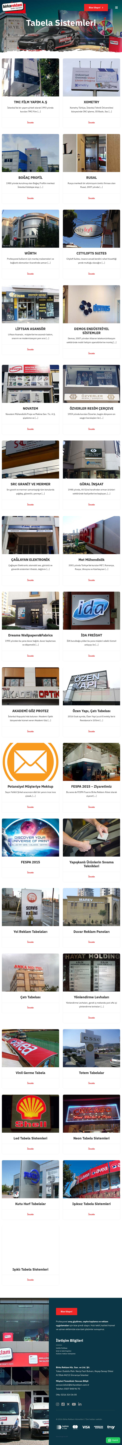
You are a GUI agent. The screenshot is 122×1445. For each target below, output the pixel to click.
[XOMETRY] (91, 60)
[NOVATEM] (30, 366)
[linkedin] (79, 1404)
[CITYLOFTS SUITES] (91, 211)
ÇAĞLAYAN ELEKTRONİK (30, 559)
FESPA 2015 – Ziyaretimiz (91, 786)
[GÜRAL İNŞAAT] (91, 442)
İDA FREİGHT (91, 635)
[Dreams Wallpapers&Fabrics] (30, 593)
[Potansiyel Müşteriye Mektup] (30, 744)
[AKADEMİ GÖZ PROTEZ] (30, 669)
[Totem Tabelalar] (91, 1031)
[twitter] (68, 1404)
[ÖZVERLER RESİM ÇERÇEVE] (91, 366)
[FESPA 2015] (30, 820)
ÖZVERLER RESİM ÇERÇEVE (91, 408)
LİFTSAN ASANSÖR (30, 329)
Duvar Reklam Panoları (92, 931)
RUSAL (91, 177)
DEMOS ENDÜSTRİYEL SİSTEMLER (91, 331)
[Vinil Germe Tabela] (30, 1031)
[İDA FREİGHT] (91, 593)
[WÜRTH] (30, 211)
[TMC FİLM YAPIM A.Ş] (30, 60)
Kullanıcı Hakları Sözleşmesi (65, 1354)
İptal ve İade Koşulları (63, 1351)
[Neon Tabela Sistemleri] (91, 1096)
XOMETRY (91, 102)
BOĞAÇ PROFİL (30, 177)
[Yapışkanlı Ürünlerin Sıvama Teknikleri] (91, 820)
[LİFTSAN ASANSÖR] (30, 287)
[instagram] (57, 1404)
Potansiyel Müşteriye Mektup (30, 786)
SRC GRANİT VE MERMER (30, 484)
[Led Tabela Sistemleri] (30, 1096)
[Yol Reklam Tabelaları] (30, 890)
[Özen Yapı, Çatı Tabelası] (91, 669)
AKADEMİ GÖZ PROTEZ (30, 711)
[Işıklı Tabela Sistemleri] (30, 1227)
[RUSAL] (91, 135)
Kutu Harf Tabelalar (30, 1204)
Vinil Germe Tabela (30, 1073)
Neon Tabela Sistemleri (91, 1138)
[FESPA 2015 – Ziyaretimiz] (91, 744)
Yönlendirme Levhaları (91, 997)
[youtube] (74, 1404)
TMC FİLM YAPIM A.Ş (30, 102)
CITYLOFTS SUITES (91, 253)
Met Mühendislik (91, 559)
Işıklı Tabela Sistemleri (30, 1269)
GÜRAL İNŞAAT (91, 484)
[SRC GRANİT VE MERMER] (30, 442)
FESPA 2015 (30, 862)
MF (67, 1436)
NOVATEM (30, 408)
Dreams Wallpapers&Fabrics (30, 635)
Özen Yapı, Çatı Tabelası (91, 711)
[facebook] (63, 1404)
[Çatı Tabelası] (30, 955)
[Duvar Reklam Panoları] (91, 890)
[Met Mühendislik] (91, 518)
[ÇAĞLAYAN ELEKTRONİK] (30, 518)
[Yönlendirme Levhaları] (91, 955)
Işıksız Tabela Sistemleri (91, 1204)
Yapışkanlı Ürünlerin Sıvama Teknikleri (91, 864)
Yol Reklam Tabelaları (30, 931)
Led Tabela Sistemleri (30, 1138)
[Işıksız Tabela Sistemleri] (91, 1162)
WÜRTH (30, 253)
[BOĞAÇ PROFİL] (30, 135)
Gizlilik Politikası (61, 1348)
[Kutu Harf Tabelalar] (30, 1162)
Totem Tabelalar (91, 1073)
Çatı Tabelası (30, 997)
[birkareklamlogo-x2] (14, 2)
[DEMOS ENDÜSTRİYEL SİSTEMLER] (91, 287)
